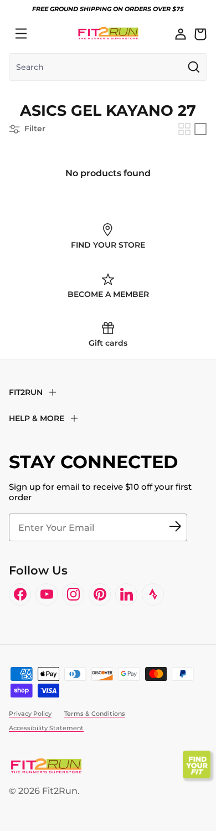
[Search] (45, 34)
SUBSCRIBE (175, 527)
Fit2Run (60, 791)
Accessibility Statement (46, 728)
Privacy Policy (30, 713)
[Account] (180, 33)
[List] (200, 129)
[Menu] (21, 34)
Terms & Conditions (94, 713)
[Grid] (184, 129)
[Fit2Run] (108, 33)
